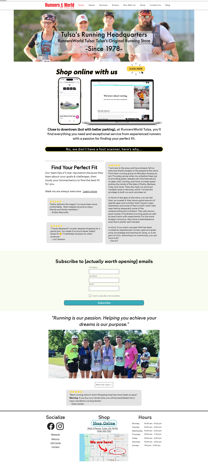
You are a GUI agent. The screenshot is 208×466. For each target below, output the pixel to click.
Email (91, 284)
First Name (93, 267)
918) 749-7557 (104, 431)
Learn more (90, 191)
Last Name (93, 276)
